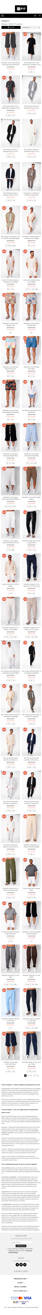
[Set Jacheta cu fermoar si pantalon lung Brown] (31, 176)
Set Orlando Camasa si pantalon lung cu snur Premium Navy (10, 194)
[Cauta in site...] (40, 16)
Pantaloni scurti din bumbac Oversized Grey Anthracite (10, 64)
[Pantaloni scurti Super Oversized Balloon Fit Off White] (10, 524)
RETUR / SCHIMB (20, 1287)
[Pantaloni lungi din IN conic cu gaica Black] (31, 524)
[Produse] (2, 16)
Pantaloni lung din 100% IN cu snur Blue (10, 1020)
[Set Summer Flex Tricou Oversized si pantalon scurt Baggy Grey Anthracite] (10, 89)
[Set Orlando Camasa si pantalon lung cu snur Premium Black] (10, 133)
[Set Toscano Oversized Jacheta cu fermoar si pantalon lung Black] (31, 785)
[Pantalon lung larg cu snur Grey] (10, 959)
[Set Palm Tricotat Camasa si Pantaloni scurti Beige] (31, 220)
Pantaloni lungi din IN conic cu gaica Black (31, 542)
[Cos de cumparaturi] (35, 16)
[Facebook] (17, 1264)
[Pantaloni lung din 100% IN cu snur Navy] (31, 1002)
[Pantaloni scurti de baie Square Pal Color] (10, 350)
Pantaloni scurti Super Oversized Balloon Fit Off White (10, 542)
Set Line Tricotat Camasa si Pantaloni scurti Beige (10, 281)
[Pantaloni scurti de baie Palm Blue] (31, 350)
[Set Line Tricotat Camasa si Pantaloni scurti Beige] (10, 263)
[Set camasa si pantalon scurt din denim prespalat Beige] (10, 220)
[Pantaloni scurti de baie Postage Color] (10, 307)
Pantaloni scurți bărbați (9, 1177)
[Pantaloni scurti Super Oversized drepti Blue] (31, 437)
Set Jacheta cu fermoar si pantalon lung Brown (31, 194)
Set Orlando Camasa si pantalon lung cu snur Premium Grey (31, 107)
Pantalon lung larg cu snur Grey (10, 976)
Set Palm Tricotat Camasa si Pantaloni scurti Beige (31, 237)
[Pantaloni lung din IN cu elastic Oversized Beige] (31, 828)
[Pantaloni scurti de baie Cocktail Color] (31, 307)
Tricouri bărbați (6, 1168)
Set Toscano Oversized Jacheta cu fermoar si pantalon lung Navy (31, 759)
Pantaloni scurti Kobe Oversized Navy (10, 1063)
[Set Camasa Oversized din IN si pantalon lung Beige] (10, 698)
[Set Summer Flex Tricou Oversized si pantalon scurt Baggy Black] (31, 46)
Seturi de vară (7, 1192)
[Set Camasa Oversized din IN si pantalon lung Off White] (10, 654)
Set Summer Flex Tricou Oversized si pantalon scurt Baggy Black (32, 64)
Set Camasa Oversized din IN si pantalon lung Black (31, 672)
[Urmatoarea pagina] (38, 1075)
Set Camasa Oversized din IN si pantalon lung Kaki (31, 715)
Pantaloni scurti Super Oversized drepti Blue (31, 455)
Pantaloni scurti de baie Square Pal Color (10, 368)
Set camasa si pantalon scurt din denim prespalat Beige (10, 237)
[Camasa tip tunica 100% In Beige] (10, 567)
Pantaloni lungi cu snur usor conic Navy (31, 1063)
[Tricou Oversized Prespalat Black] (31, 872)
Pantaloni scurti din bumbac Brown (31, 498)
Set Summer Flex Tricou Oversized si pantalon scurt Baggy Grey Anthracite (11, 107)
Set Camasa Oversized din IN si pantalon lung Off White (10, 672)
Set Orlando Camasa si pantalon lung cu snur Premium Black (10, 150)
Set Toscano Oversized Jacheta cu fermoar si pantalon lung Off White (10, 802)
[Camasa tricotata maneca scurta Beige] (31, 263)
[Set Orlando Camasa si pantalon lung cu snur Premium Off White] (31, 133)
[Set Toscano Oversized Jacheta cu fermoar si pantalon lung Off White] (10, 785)
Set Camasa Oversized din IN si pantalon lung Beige (10, 715)
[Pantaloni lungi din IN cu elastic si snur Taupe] (31, 611)
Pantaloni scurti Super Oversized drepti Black (10, 455)
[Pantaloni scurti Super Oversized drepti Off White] (10, 481)
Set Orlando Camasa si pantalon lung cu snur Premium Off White (31, 150)
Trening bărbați (7, 1204)
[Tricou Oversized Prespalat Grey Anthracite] (10, 915)
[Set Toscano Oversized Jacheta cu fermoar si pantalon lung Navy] (31, 741)
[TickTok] (21, 1264)
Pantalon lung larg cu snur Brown (31, 976)
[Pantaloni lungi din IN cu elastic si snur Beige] (10, 611)
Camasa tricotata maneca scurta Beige (31, 281)
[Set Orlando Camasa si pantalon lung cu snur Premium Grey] (31, 89)
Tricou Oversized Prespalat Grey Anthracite (10, 933)
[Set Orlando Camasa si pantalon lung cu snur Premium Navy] (10, 176)
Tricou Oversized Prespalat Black (31, 889)
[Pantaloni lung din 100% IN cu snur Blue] (10, 1002)
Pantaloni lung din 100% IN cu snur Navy (31, 1020)
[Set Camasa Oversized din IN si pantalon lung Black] (31, 654)
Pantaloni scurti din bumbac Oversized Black (31, 933)
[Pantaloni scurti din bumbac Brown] (31, 481)
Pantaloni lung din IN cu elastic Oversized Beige (31, 846)
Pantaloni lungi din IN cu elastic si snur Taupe (31, 628)
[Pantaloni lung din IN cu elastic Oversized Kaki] (10, 872)
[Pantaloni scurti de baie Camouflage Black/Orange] (10, 394)
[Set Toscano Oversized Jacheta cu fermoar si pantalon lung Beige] (10, 741)
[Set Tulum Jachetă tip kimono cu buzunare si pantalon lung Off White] (10, 828)
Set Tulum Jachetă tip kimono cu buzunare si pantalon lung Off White (10, 846)
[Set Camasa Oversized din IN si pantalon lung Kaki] (31, 698)
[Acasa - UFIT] (21, 8)
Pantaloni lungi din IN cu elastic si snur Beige (10, 628)
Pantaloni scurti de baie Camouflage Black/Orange (10, 411)
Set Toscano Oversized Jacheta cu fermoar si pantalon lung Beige (10, 759)
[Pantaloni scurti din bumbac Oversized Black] (31, 915)
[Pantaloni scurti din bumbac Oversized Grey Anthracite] (10, 46)
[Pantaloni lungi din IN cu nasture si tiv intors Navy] (31, 567)
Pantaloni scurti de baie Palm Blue (31, 368)
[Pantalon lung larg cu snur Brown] (31, 959)
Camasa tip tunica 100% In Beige (10, 585)
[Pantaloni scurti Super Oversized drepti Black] (10, 437)
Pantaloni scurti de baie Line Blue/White (31, 411)
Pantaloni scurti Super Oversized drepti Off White (10, 498)
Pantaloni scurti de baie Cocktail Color (31, 324)
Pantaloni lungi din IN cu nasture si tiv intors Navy (31, 585)
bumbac (10, 1132)
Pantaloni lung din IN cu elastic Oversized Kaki (10, 889)
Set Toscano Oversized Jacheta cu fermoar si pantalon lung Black (31, 802)
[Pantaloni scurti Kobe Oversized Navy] (10, 1045)
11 (35, 1075)
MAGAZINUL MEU (20, 1279)
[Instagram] (24, 1264)
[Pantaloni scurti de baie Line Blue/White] (31, 394)
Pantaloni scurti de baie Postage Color (10, 324)
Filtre (11, 27)
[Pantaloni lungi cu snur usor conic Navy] (31, 1045)
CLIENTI (20, 1283)
